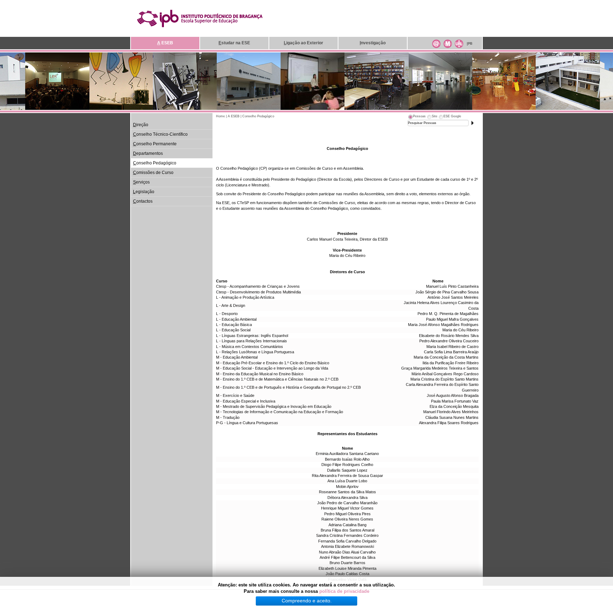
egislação (143, 191)
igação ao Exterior (303, 42)
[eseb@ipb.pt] (436, 43)
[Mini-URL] (459, 43)
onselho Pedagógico (154, 163)
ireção (140, 124)
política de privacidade (344, 591)
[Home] (200, 18)
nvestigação (373, 42)
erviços (141, 182)
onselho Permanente (155, 143)
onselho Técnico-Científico (160, 134)
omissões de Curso (153, 172)
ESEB (165, 42)
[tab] (417, 117)
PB (470, 43)
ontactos (143, 201)
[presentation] (417, 117)
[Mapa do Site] (447, 43)
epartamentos (148, 153)
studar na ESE (234, 42)
